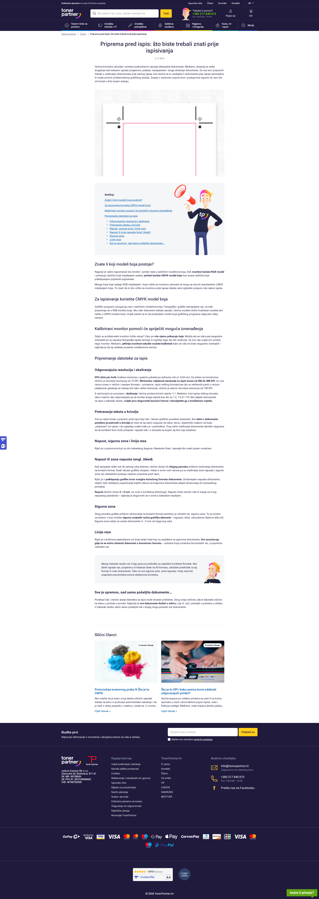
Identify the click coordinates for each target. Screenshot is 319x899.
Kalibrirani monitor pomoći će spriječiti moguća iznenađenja (138, 210)
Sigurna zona (117, 235)
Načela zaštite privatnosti (125, 768)
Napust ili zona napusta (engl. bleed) (130, 232)
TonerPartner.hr (171, 758)
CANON (165, 787)
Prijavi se (230, 15)
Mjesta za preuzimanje (123, 787)
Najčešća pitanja (120, 810)
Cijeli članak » (102, 711)
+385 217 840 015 (204, 13)
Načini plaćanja (119, 792)
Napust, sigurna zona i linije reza (128, 228)
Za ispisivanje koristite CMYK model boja (128, 205)
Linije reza (115, 239)
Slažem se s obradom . (192, 739)
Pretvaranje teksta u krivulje (125, 224)
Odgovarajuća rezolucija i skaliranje (129, 221)
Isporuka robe (195, 3)
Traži (166, 13)
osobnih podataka (203, 739)
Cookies (115, 773)
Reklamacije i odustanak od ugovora (130, 778)
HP (162, 782)
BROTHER (166, 796)
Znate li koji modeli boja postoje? (123, 200)
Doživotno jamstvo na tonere (126, 801)
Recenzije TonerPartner (123, 815)
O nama (165, 764)
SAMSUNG (167, 792)
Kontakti (236, 3)
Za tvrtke (222, 3)
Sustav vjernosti (119, 796)
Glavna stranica (68, 34)
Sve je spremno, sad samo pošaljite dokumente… (137, 243)
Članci (210, 3)
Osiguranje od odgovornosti (126, 806)
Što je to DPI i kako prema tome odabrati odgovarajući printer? (188, 691)
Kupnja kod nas (121, 758)
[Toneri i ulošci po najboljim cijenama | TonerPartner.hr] (71, 13)
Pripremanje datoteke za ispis (121, 215)
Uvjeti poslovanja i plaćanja (125, 764)
